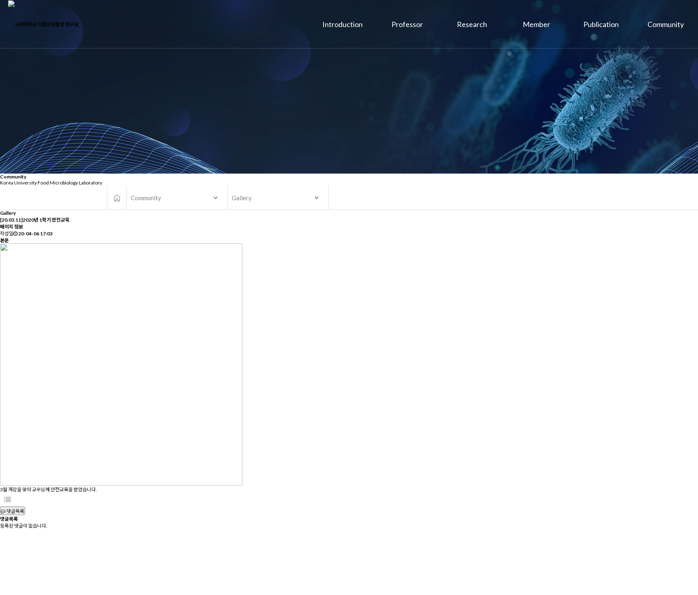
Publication (601, 24)
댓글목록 (15, 511)
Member (536, 24)
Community (666, 24)
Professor (407, 24)
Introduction (342, 24)
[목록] (7, 499)
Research (472, 24)
